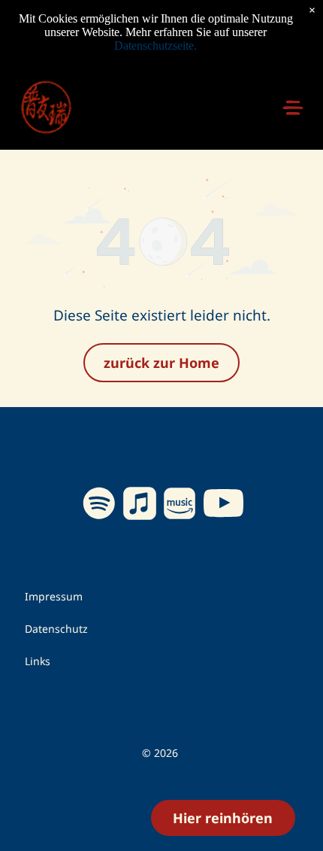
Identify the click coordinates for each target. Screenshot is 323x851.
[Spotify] (99, 505)
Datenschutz (56, 629)
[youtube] (224, 505)
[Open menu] (293, 107)
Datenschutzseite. (155, 45)
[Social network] (139, 505)
